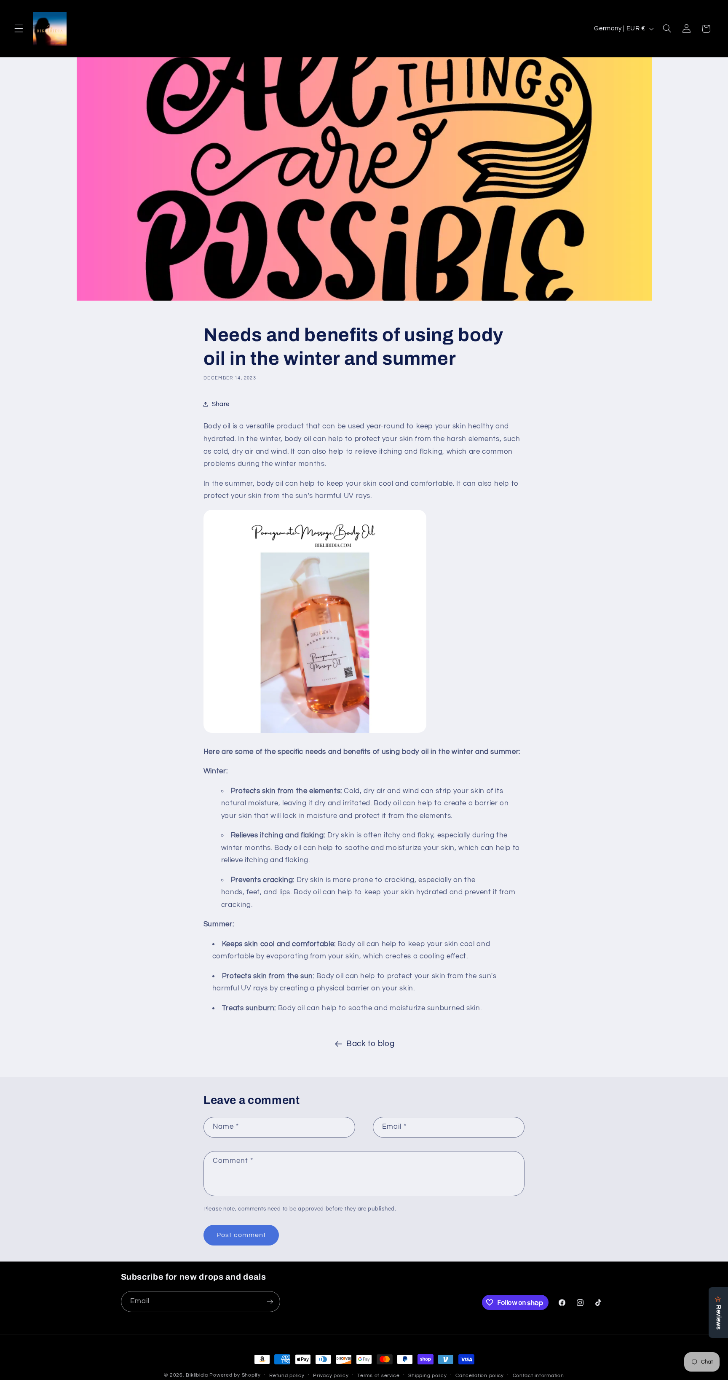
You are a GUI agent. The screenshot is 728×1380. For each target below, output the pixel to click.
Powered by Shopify (234, 1375)
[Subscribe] (269, 1301)
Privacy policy (330, 1375)
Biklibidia (197, 1375)
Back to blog (370, 1044)
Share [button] (221, 404)
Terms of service (378, 1375)
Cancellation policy (479, 1375)
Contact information (538, 1375)
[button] (18, 28)
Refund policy (287, 1375)
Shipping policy (427, 1375)
